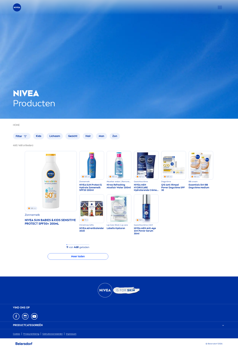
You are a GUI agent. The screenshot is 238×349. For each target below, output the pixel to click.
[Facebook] (16, 316)
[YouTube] (34, 316)
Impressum (71, 334)
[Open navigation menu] (220, 7)
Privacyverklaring (31, 334)
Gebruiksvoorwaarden (52, 334)
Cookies (16, 334)
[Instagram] (25, 316)
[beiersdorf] (24, 343)
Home (16, 125)
